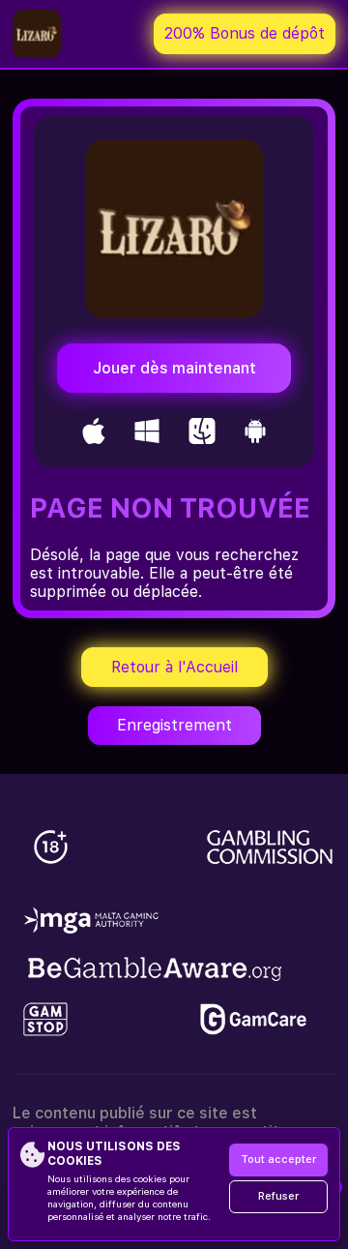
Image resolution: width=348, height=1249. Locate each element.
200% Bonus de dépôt (244, 33)
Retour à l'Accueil (174, 667)
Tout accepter (278, 1159)
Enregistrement (174, 725)
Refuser (278, 1196)
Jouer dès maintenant (174, 368)
